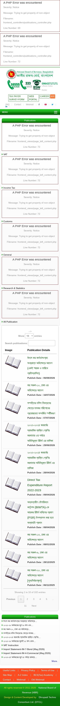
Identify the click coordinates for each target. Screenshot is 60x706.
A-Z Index (23, 675)
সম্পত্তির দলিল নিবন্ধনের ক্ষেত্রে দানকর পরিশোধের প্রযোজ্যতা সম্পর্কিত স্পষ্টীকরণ (41, 408)
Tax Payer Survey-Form (16, 98)
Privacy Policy (28, 670)
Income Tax (9, 187)
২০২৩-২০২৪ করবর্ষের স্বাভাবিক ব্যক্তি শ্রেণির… (22, 637)
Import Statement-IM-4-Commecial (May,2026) (27, 653)
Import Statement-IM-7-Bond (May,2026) (24, 649)
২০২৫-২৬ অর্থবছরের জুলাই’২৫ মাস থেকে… (19, 641)
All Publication (10, 321)
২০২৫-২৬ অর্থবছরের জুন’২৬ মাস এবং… (18, 625)
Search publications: (16, 343)
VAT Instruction (11, 645)
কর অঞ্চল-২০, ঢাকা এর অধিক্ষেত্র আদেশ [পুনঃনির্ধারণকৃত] (38, 575)
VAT (5, 154)
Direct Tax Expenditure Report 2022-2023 (39, 485)
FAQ (7, 104)
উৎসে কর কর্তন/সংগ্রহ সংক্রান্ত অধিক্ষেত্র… (20, 621)
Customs (7, 221)
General (7, 254)
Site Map (7, 675)
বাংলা (52, 96)
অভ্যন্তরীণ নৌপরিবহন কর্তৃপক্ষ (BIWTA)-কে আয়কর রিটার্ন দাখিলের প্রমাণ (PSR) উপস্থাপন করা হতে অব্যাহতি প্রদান (40, 512)
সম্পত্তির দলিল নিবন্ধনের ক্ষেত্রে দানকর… (19, 633)
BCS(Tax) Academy (43, 675)
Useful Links (9, 670)
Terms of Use (47, 670)
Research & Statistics (14, 288)
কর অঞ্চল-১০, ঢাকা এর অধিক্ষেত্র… (17, 629)
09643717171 (50, 83)
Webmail (30, 104)
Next (34, 605)
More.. (55, 661)
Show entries (30, 336)
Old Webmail (37, 679)
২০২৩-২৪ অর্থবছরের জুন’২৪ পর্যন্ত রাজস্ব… (20, 657)
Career (44, 96)
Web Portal (33, 98)
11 (25, 605)
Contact (17, 104)
